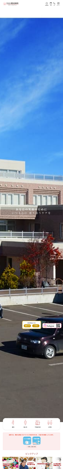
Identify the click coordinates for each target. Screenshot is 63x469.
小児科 (36, 325)
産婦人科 (27, 325)
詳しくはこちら (32, 446)
